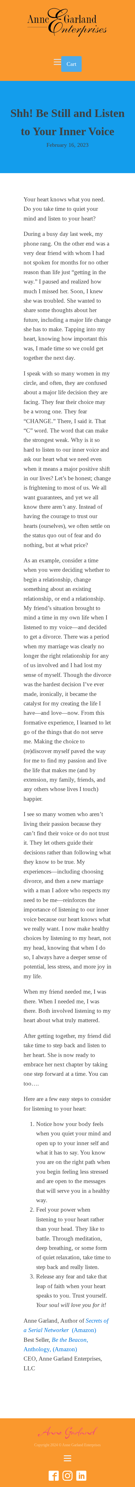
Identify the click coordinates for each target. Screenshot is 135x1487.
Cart (71, 64)
